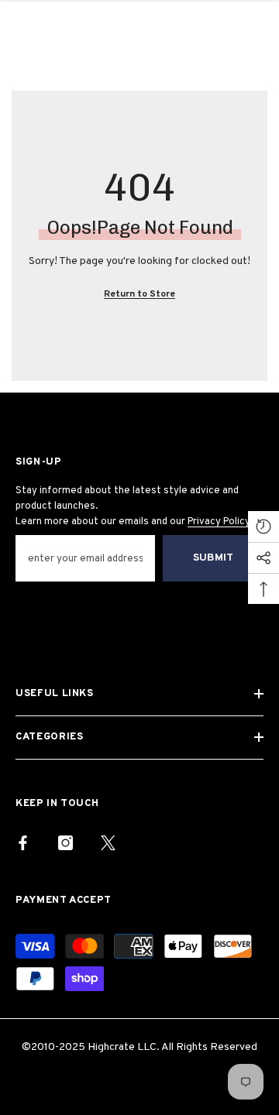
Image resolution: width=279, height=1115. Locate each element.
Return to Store (139, 294)
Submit (213, 557)
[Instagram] (65, 842)
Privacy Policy (219, 522)
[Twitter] (108, 842)
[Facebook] (22, 842)
